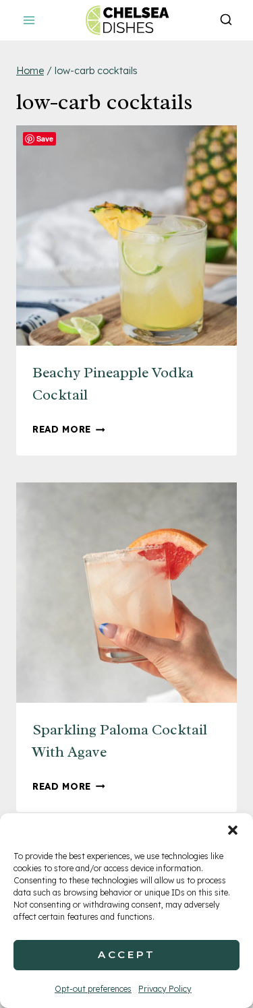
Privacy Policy (165, 989)
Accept (127, 954)
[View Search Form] (226, 20)
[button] (233, 830)
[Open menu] (29, 19)
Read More (68, 429)
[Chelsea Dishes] (126, 20)
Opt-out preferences (93, 989)
